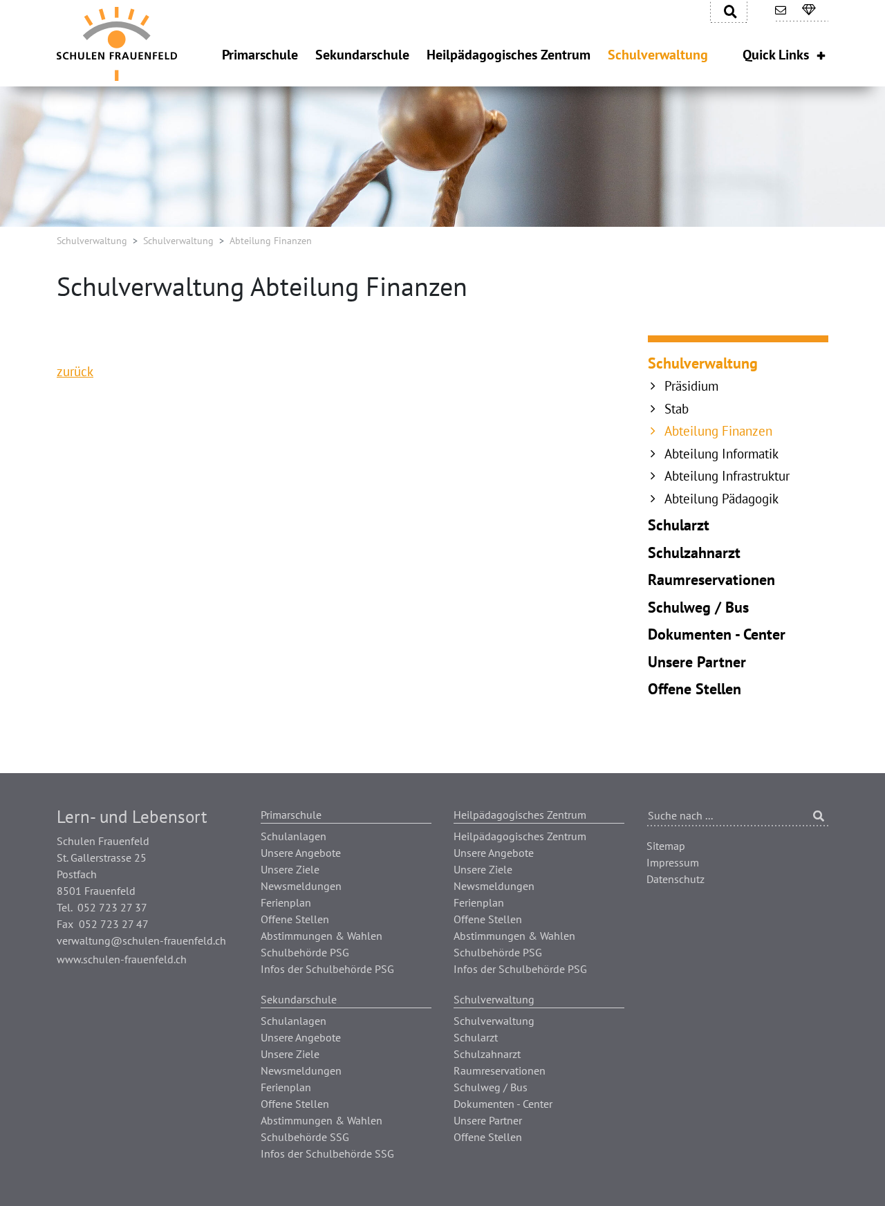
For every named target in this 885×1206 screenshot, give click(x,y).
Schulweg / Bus (698, 607)
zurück (75, 371)
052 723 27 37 (112, 907)
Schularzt (678, 525)
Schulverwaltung (92, 240)
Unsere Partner (697, 661)
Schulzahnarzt (694, 552)
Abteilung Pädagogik (721, 498)
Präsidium (691, 386)
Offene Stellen (694, 688)
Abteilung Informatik (721, 453)
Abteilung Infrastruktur (727, 475)
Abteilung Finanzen (718, 431)
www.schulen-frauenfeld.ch (122, 959)
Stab (676, 408)
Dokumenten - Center (716, 634)
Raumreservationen (711, 579)
